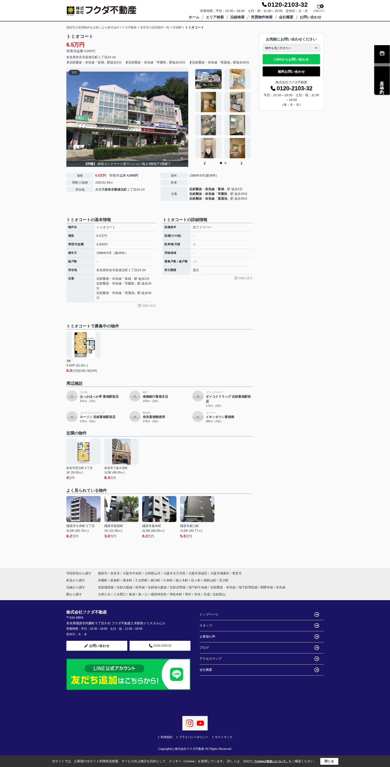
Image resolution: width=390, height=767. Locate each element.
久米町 (168, 580)
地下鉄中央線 (198, 587)
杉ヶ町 (196, 580)
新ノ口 (143, 594)
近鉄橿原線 (106, 587)
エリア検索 (215, 17)
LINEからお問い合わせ (291, 59)
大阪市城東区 (219, 573)
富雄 (221, 189)
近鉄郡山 (219, 594)
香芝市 (237, 573)
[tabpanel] (223, 114)
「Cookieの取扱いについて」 (270, 761)
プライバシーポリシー (193, 737)
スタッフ (206, 625)
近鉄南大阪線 (158, 587)
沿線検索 (237, 17)
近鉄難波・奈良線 (202, 189)
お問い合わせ (310, 17)
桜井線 (140, 587)
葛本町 (128, 580)
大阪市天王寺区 (174, 573)
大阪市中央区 (132, 573)
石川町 (224, 580)
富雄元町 (91, 57)
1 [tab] (221, 163)
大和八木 (104, 594)
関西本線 (267, 587)
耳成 (207, 594)
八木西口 (120, 594)
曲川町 (156, 580)
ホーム (194, 17)
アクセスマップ (211, 658)
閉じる (329, 761)
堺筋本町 (175, 594)
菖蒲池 (222, 198)
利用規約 (166, 737)
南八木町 (182, 580)
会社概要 (286, 17)
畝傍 (132, 594)
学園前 (222, 194)
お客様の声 (207, 636)
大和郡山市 (152, 573)
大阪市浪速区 (197, 573)
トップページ (209, 614)
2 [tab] (225, 163)
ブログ (204, 647)
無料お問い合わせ (291, 71)
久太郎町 (142, 580)
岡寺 (188, 594)
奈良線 (281, 587)
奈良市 (80, 57)
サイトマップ (223, 737)
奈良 (197, 594)
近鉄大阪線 (125, 587)
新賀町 (115, 580)
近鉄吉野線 (178, 587)
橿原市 (102, 573)
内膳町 (103, 580)
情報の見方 (149, 305)
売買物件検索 (262, 17)
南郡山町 (210, 580)
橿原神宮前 (159, 594)
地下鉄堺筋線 (248, 587)
